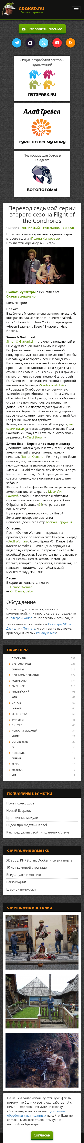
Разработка (51, 228)
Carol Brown (35, 437)
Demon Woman (21, 587)
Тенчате (29, 628)
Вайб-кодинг (16, 882)
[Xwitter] (43, 43)
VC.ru (67, 624)
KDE (14, 775)
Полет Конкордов (20, 803)
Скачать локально (20, 296)
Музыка (17, 769)
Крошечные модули (22, 817)
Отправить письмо (43, 28)
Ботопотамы (42, 190)
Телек (15, 764)
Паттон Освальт (33, 457)
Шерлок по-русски (21, 889)
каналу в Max (46, 633)
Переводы (18, 753)
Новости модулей (24, 730)
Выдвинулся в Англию (23, 874)
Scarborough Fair (52, 385)
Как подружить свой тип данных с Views (37, 832)
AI (13, 747)
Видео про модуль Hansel (26, 825)
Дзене (10, 628)
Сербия (16, 758)
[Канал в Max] (30, 43)
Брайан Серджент (59, 522)
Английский (31, 228)
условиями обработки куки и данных (36, 1113)
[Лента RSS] (70, 43)
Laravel (17, 708)
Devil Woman (17, 541)
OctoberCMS (20, 742)
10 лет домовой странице (26, 867)
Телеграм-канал (20, 618)
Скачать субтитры (21, 292)
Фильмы (18, 719)
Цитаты (17, 703)
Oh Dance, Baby (21, 591)
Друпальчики (21, 664)
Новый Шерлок (18, 810)
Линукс (17, 725)
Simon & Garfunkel (19, 341)
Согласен (42, 1135)
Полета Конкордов (45, 238)
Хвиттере (55, 624)
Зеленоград (20, 714)
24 (40, 504)
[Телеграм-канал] (16, 43)
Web (14, 697)
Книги (16, 736)
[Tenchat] (57, 43)
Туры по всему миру (42, 142)
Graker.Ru (31, 8)
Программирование (25, 675)
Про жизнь (19, 658)
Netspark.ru (42, 94)
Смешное (18, 686)
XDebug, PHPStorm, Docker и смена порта (39, 860)
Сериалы (69, 228)
